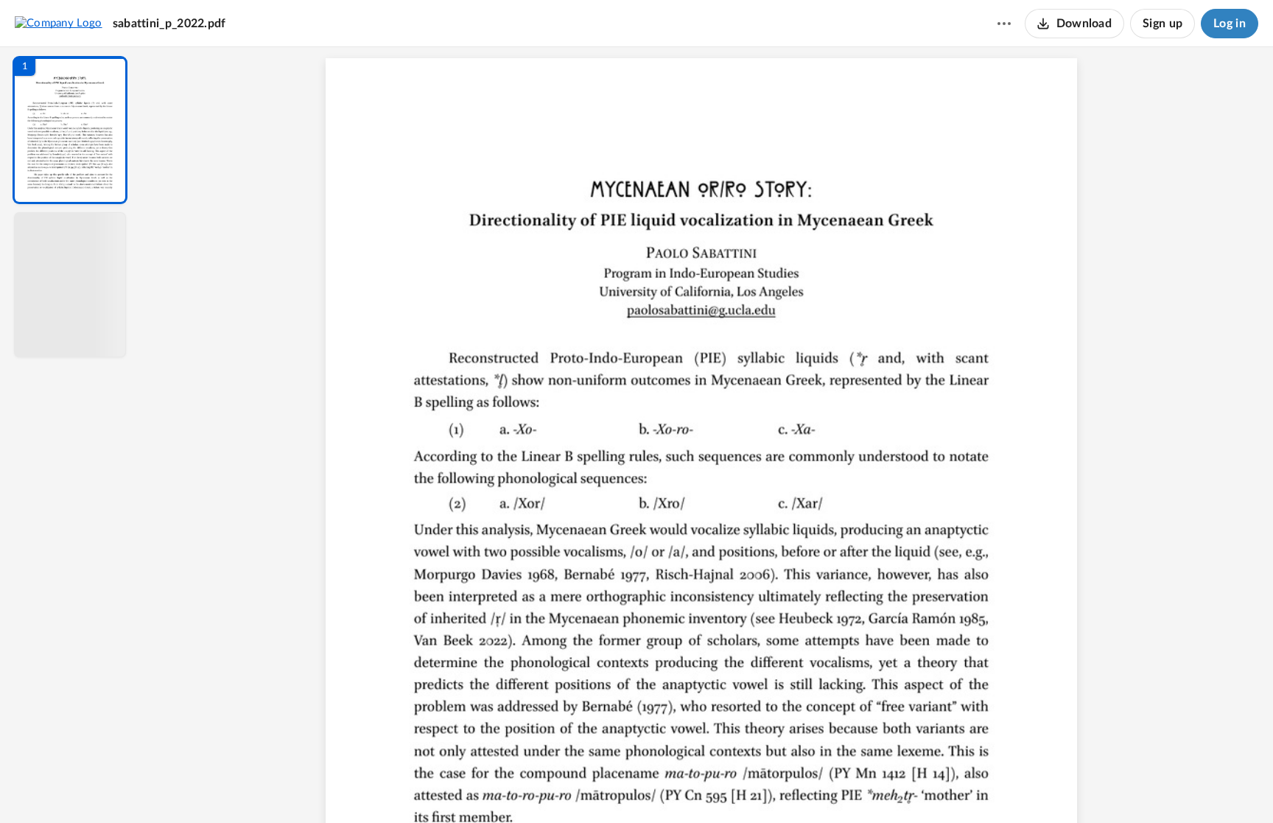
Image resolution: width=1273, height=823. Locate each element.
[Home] (58, 22)
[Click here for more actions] (1004, 23)
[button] (70, 130)
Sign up (1162, 23)
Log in (1229, 23)
